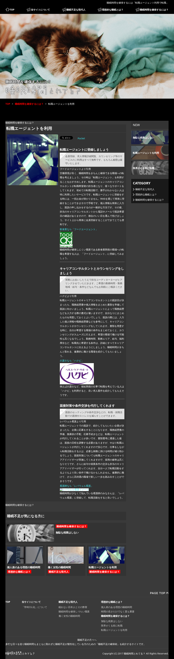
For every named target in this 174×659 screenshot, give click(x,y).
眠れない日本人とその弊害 (73, 607)
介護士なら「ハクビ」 (72, 360)
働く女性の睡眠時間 (59, 567)
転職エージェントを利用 (103, 567)
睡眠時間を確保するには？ (154, 9)
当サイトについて (40, 9)
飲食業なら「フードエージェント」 (79, 229)
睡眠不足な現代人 (75, 9)
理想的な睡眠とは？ (112, 9)
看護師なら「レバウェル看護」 (76, 485)
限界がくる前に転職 (143, 168)
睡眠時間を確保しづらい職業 (74, 611)
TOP (12, 9)
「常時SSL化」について (34, 607)
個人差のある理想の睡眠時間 (23, 567)
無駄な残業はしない (67, 532)
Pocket (81, 138)
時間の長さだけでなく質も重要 (117, 611)
